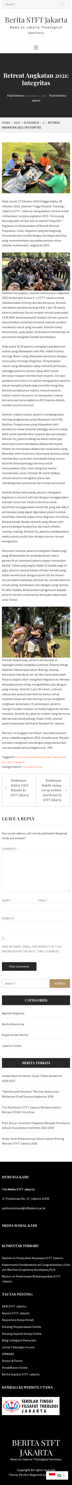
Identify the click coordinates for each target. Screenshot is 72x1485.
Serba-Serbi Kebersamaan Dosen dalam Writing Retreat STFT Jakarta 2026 (33, 1141)
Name (7, 900)
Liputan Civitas (32, 767)
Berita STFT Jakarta (36, 19)
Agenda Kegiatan (13, 1013)
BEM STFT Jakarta (14, 1306)
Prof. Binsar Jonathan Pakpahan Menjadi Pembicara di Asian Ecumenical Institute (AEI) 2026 (36, 1125)
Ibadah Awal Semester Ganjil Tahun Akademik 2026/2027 (32, 1078)
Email (43, 900)
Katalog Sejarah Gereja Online (21, 1333)
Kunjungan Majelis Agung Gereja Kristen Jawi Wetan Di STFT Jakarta (51, 790)
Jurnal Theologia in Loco (18, 1347)
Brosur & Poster (12, 1361)
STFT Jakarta (16, 762)
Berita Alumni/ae (13, 1024)
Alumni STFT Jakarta (16, 1313)
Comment (10, 849)
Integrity (37, 757)
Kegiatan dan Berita (15, 1035)
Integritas (23, 757)
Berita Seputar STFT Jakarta (20, 1374)
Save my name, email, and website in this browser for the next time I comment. (31, 949)
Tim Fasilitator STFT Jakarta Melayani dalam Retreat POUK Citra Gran (31, 1109)
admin (36, 100)
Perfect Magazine (31, 1475)
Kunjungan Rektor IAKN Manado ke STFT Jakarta (20, 787)
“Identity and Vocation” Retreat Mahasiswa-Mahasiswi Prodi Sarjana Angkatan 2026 (31, 1094)
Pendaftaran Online (14, 1367)
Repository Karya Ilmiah (18, 1320)
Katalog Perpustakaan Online (21, 1327)
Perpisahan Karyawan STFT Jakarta (39, 1258)
